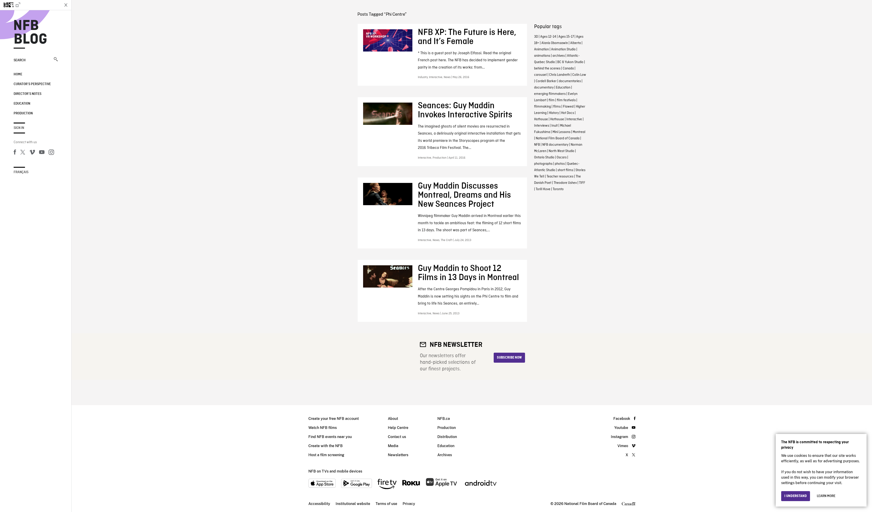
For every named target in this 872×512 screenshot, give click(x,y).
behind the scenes (547, 68)
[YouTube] (42, 153)
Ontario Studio (544, 157)
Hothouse (541, 119)
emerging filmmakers (550, 94)
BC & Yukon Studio (570, 62)
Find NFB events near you (330, 437)
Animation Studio (563, 49)
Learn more (826, 496)
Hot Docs (567, 113)
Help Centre (398, 428)
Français (21, 172)
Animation (541, 49)
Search (20, 60)
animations (542, 56)
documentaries (570, 81)
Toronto (558, 189)
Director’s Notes (27, 94)
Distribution (447, 437)
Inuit (554, 125)
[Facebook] (15, 153)
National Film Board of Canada (558, 138)
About (393, 418)
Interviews (541, 125)
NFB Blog (30, 32)
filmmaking (542, 106)
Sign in (19, 128)
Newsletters (398, 455)
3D (536, 36)
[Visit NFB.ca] (30, 4)
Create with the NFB (325, 446)
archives (558, 56)
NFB (537, 145)
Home (18, 74)
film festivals (566, 100)
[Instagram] (51, 153)
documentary (544, 87)
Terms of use (386, 504)
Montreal (579, 132)
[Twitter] (22, 153)
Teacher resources (560, 176)
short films (565, 170)
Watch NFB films (322, 428)
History (554, 113)
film (552, 100)
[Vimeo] (32, 153)
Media (393, 446)
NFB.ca (443, 418)
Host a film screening (326, 455)
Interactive (574, 119)
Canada (568, 68)
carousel (540, 75)
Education (22, 104)
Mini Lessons (561, 132)
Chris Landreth (559, 75)
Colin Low (579, 75)
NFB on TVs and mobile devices (335, 471)
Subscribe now (509, 357)
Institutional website (353, 504)
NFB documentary (555, 145)
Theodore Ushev (565, 183)
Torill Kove (543, 189)
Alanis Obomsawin (554, 43)
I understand (795, 496)
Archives (444, 455)
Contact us (397, 437)
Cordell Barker (546, 81)
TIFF (582, 183)
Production (23, 113)
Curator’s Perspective (32, 84)
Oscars (562, 157)
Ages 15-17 (566, 36)
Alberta (575, 43)
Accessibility (319, 504)
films (557, 106)
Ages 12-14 (548, 36)
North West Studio (561, 151)
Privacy (409, 504)
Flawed (568, 106)
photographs (543, 164)
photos (560, 164)
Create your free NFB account (333, 418)
